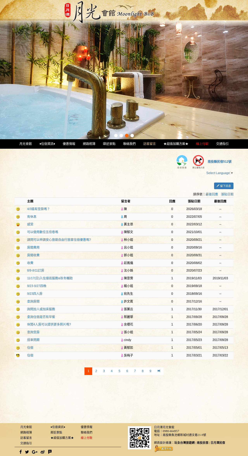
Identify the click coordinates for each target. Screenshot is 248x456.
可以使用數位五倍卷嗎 (42, 232)
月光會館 (25, 143)
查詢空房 (33, 332)
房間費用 (33, 247)
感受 (30, 224)
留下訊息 (225, 185)
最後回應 (212, 194)
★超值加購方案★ (176, 143)
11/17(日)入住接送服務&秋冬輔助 (50, 278)
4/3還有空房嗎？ (38, 209)
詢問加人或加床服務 (41, 309)
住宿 (30, 347)
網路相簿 (89, 143)
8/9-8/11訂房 (35, 270)
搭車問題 (33, 340)
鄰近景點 (109, 143)
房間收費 (33, 255)
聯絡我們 (129, 143)
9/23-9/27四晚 (36, 286)
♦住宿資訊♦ (47, 143)
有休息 (31, 216)
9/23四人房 (34, 293)
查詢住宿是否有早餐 (41, 317)
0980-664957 (171, 431)
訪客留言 (149, 143)
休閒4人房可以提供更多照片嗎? (49, 324)
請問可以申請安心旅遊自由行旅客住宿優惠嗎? (59, 239)
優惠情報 (69, 143)
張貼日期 (227, 194)
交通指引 (222, 143)
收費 (30, 263)
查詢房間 (33, 301)
